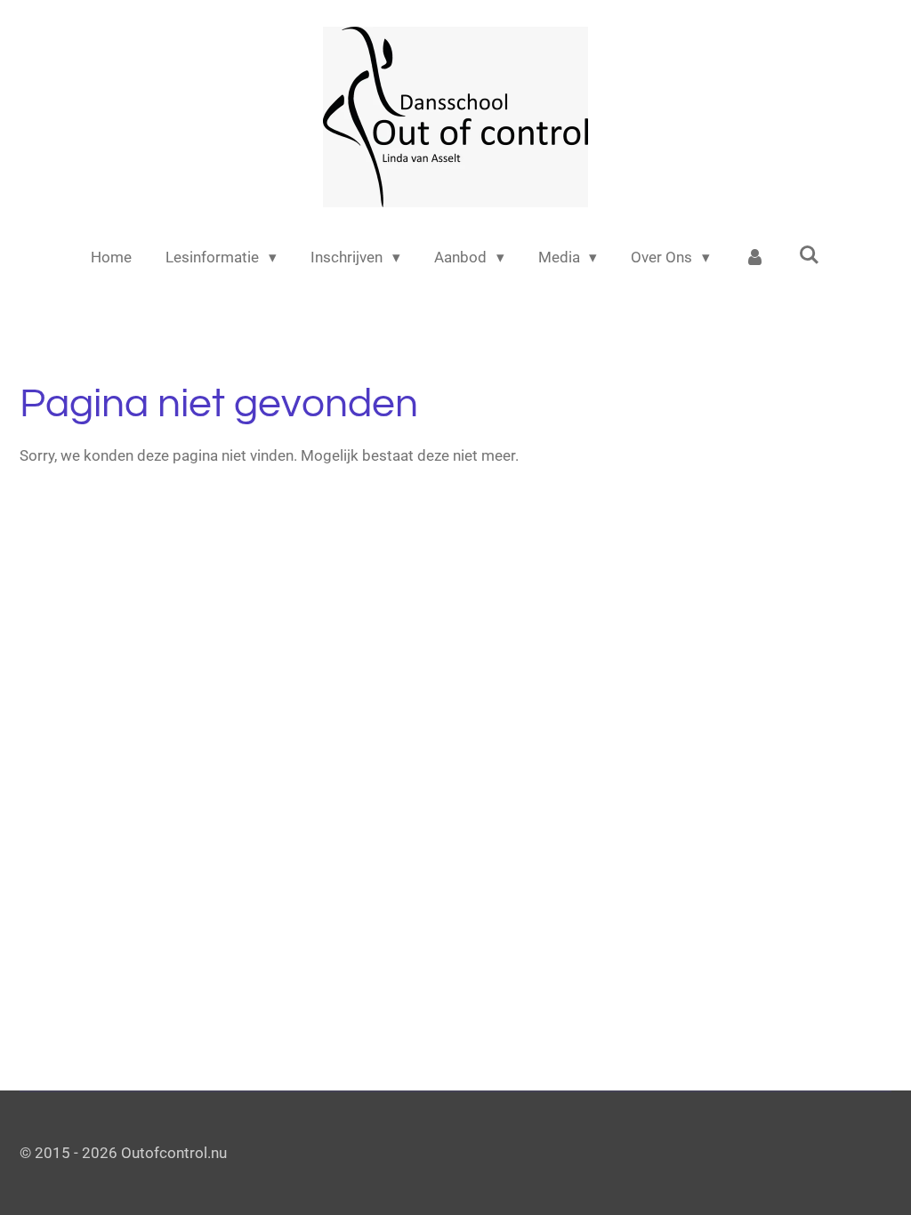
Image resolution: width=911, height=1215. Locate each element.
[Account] (754, 258)
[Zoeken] (809, 255)
